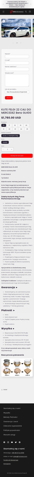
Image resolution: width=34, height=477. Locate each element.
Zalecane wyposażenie (12, 426)
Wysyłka (6, 413)
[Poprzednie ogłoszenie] (3, 4)
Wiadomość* (9, 73)
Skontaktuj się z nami (11, 408)
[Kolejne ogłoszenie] (31, 4)
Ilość (2, 146)
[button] (3, 12)
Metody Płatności (10, 417)
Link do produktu (10, 89)
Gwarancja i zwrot (10, 422)
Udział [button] (5, 389)
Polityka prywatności (11, 430)
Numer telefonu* (11, 66)
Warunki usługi (9, 435)
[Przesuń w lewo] (13, 43)
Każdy (5, 142)
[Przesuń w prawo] (21, 43)
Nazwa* (7, 54)
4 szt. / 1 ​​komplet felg (10, 136)
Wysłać (9, 97)
